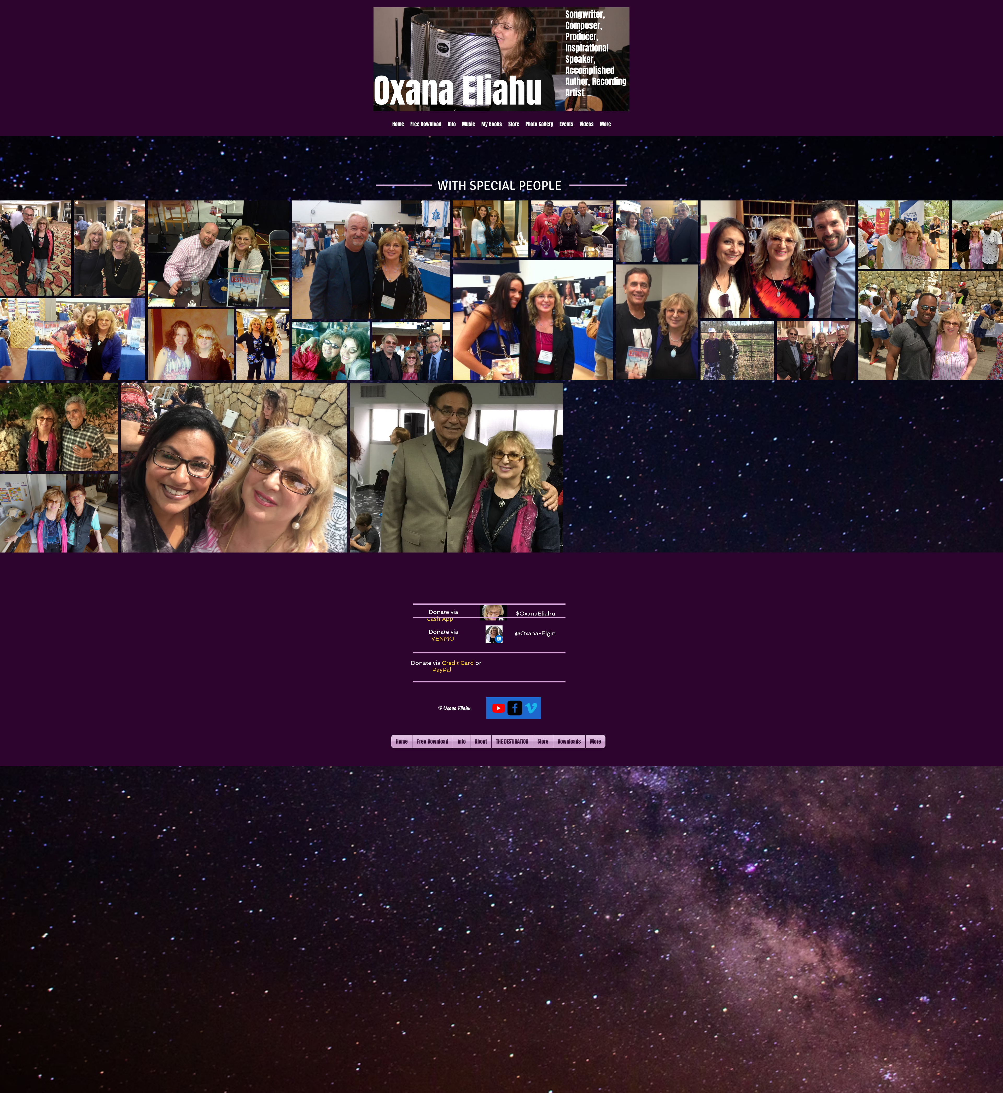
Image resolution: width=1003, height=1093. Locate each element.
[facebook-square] (514, 708)
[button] (452, 124)
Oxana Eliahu (456, 708)
